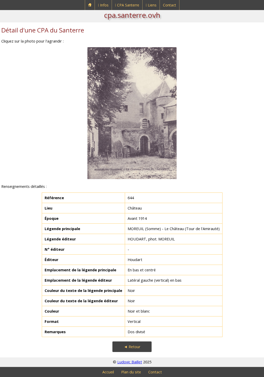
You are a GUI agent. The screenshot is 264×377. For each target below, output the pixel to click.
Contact (169, 5)
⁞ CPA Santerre (127, 5)
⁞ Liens (151, 5)
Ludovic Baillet (129, 361)
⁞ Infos (103, 5)
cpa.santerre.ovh (132, 15)
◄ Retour (132, 346)
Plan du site (131, 372)
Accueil (108, 372)
